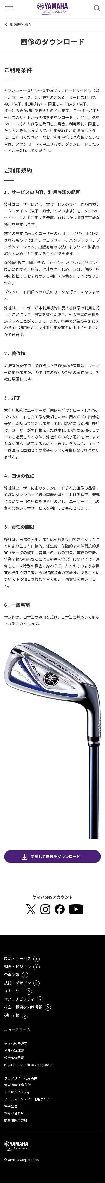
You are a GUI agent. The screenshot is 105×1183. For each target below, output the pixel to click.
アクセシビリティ (17, 1092)
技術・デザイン (17, 982)
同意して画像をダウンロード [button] (55, 856)
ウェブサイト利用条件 (20, 1078)
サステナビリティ (19, 999)
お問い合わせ (14, 1113)
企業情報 (11, 974)
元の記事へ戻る (20, 24)
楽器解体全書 (14, 1057)
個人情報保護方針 (17, 1084)
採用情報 (11, 1015)
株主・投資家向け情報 (23, 1007)
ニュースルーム (17, 1029)
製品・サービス (17, 958)
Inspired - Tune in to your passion (29, 1064)
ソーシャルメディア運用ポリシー (29, 1099)
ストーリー (13, 990)
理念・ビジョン (17, 966)
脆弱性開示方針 (15, 1120)
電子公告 (10, 1106)
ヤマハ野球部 (14, 1050)
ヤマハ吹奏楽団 (15, 1043)
